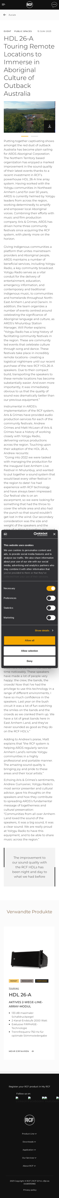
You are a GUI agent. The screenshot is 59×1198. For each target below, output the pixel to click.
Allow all (29, 640)
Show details (42, 630)
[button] (24, 136)
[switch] (50, 598)
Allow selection (29, 650)
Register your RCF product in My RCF (29, 1086)
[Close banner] (54, 534)
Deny (29, 661)
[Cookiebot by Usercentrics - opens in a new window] (35, 534)
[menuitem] (30, 1190)
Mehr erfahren (19, 1051)
